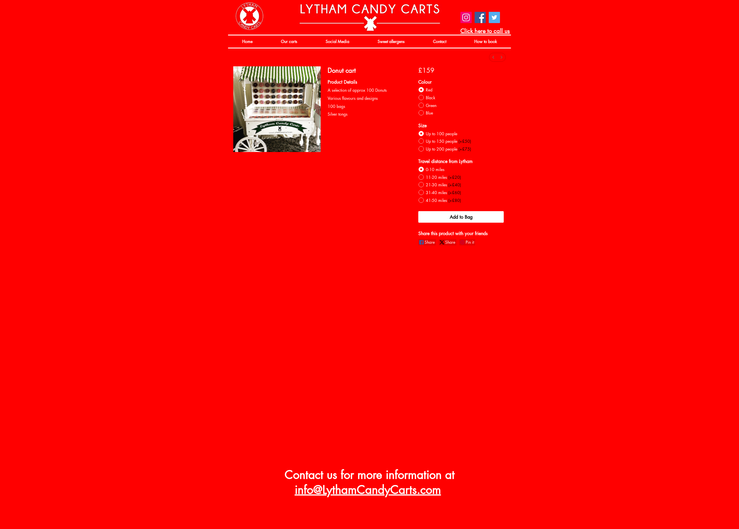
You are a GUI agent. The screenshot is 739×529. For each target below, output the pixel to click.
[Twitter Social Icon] (494, 17)
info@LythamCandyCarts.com (368, 489)
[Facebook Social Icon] (480, 17)
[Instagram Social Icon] (466, 17)
